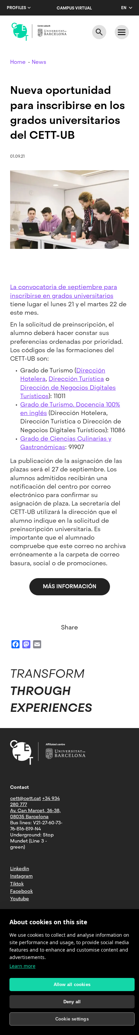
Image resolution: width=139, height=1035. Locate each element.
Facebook (21, 891)
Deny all (72, 1001)
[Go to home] (39, 31)
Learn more (22, 966)
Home (18, 62)
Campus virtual (74, 8)
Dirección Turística (76, 379)
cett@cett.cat (25, 798)
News (39, 62)
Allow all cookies (72, 984)
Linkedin (19, 868)
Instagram (21, 876)
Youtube (19, 899)
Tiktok (17, 884)
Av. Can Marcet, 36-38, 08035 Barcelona (35, 813)
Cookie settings (72, 1018)
